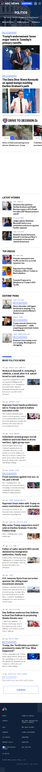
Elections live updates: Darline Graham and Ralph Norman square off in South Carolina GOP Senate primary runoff (26, 209)
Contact (5, 721)
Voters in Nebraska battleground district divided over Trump (15, 143)
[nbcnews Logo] (4, 708)
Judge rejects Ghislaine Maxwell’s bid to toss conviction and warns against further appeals (26, 224)
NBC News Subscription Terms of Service (30, 721)
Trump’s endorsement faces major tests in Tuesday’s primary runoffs (19, 39)
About (4, 716)
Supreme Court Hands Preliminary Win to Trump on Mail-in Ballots (25, 270)
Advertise (25, 742)
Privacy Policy (7, 742)
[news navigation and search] (40, 3)
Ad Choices (6, 737)
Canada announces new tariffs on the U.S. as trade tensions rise (24, 260)
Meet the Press (8, 22)
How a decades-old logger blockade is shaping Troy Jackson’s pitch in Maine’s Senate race (24, 309)
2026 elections (23, 22)
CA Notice (5, 753)
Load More (21, 690)
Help (3, 727)
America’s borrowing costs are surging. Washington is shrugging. (25, 342)
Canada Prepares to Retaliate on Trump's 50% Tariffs (24, 282)
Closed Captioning (28, 732)
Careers (5, 732)
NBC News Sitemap (28, 727)
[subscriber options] (35, 3)
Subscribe (25, 737)
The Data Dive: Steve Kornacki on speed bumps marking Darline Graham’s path (20, 83)
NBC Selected (26, 747)
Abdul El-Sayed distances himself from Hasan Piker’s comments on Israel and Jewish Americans (25, 238)
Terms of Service (28, 716)
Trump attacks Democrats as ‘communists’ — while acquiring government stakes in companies (26, 326)
